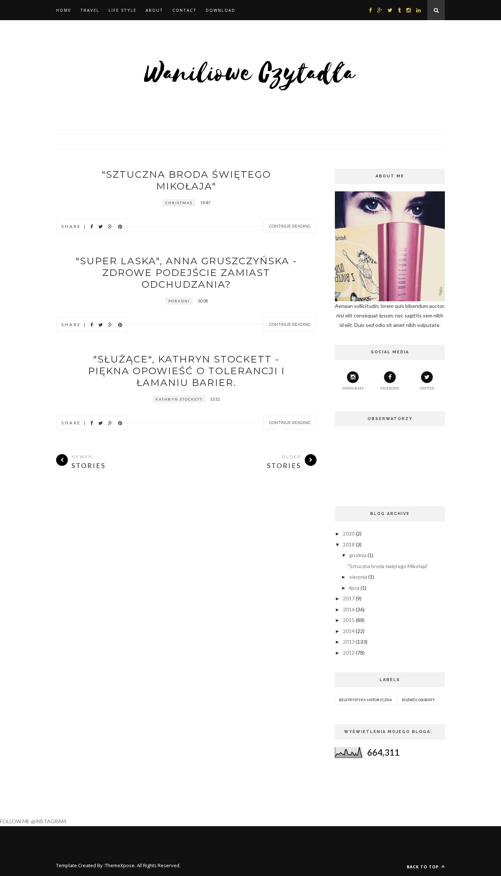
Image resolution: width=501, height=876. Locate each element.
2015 (349, 620)
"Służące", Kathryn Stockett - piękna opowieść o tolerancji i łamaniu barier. (186, 371)
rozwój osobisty (418, 700)
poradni (179, 301)
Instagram (352, 388)
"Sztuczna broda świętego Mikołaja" (186, 180)
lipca (354, 588)
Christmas (179, 202)
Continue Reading (290, 226)
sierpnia (358, 577)
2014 (349, 631)
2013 (349, 641)
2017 (349, 598)
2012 (349, 652)
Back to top (423, 866)
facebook (389, 388)
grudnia (357, 555)
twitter (427, 388)
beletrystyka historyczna (365, 700)
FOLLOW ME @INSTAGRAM (33, 821)
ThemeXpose (120, 865)
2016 (349, 609)
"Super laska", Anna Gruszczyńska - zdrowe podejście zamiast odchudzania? (186, 272)
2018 (349, 544)
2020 (349, 533)
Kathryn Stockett (179, 399)
